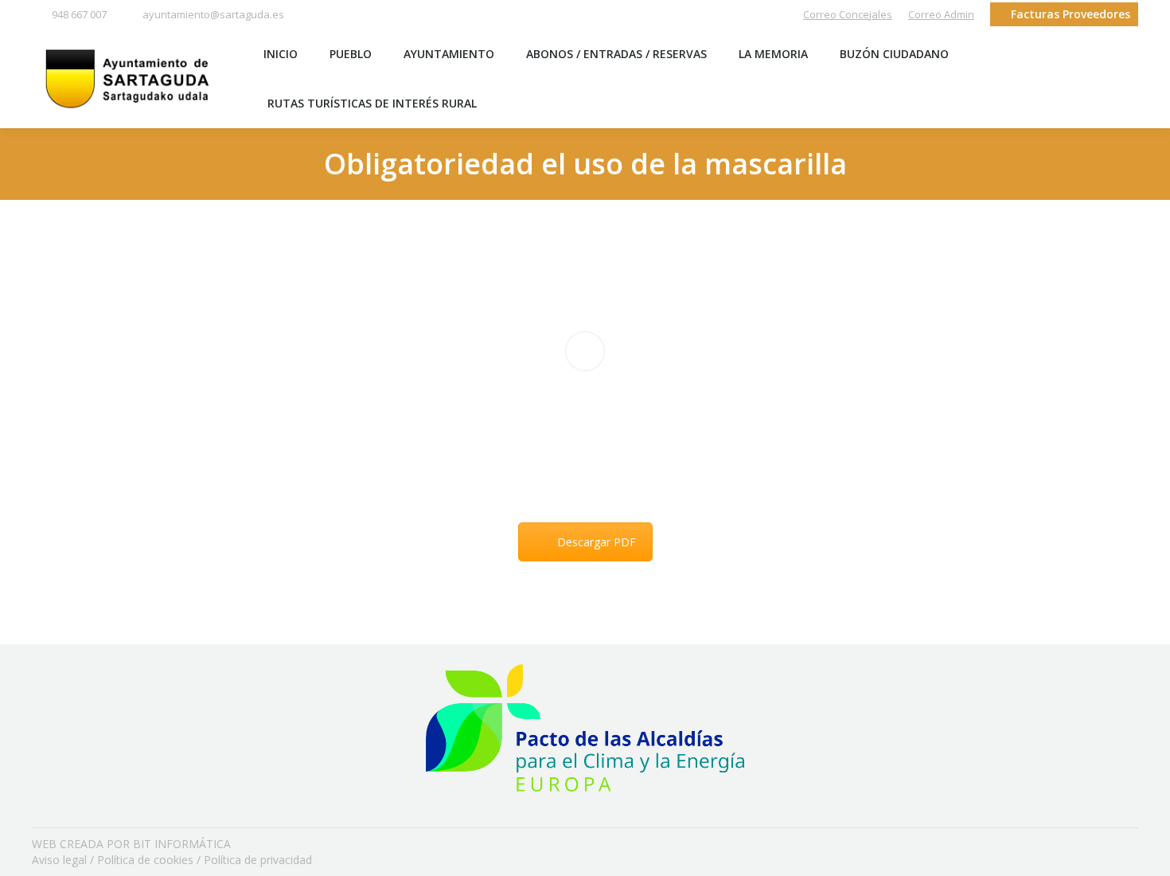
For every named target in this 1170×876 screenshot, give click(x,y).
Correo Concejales (847, 14)
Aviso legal (59, 859)
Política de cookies (145, 859)
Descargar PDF (596, 541)
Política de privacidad (258, 859)
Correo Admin (941, 14)
